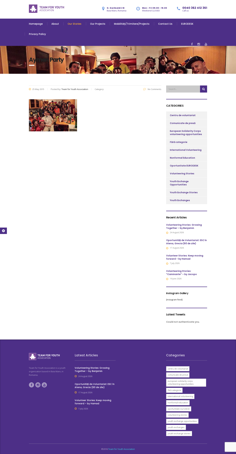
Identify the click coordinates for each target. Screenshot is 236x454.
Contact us (165, 23)
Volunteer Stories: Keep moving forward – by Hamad (184, 257)
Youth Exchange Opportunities (179, 183)
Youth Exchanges (180, 200)
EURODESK (187, 23)
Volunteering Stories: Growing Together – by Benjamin (184, 226)
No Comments (154, 89)
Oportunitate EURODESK (184, 165)
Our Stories (74, 23)
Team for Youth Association (121, 449)
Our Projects (97, 23)
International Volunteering (185, 150)
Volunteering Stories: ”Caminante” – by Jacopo (181, 272)
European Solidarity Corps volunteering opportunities (186, 132)
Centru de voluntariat (183, 115)
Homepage (36, 23)
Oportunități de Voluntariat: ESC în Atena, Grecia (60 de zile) (186, 242)
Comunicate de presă (182, 123)
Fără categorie (178, 142)
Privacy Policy (37, 34)
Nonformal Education (182, 157)
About (55, 23)
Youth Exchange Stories (184, 192)
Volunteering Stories (182, 173)
